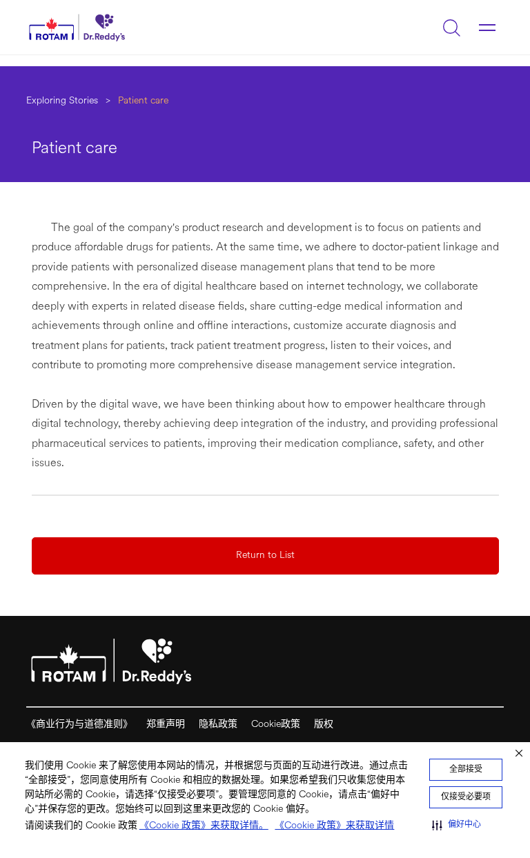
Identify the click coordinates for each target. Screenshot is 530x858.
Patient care (143, 101)
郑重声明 (165, 724)
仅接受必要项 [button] (466, 797)
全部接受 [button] (465, 770)
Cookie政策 (275, 724)
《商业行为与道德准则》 (79, 724)
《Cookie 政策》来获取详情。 (203, 826)
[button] (456, 825)
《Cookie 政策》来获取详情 (334, 826)
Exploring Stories (62, 101)
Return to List (265, 555)
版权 (323, 724)
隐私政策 (218, 724)
